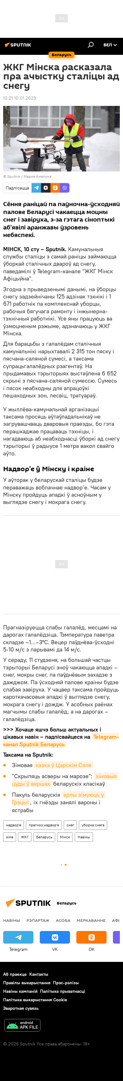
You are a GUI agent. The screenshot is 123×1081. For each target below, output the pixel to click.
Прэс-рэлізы (66, 983)
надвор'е (13, 825)
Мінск (65, 837)
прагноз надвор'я (44, 825)
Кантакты (38, 974)
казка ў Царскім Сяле (63, 765)
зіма (9, 837)
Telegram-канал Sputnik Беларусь (61, 740)
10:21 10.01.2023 (19, 98)
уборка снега (93, 825)
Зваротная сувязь (20, 1008)
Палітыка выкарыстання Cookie (35, 1000)
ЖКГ (25, 837)
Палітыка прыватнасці (62, 991)
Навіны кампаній (20, 991)
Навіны (84, 837)
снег (70, 825)
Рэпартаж (38, 920)
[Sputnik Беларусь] (19, 47)
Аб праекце (15, 974)
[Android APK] (22, 1026)
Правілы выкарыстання (26, 983)
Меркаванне (91, 920)
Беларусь (44, 837)
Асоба (63, 920)
